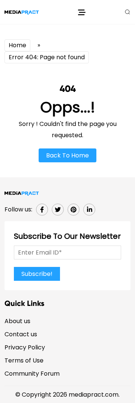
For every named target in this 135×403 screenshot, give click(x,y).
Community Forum (32, 373)
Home (17, 45)
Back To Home (67, 155)
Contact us (20, 334)
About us (17, 321)
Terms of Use (24, 360)
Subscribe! (36, 274)
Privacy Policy (24, 347)
